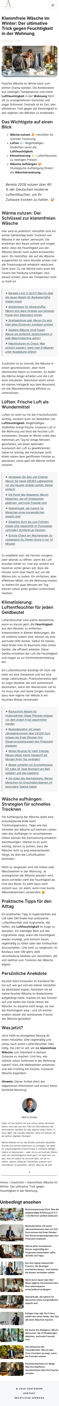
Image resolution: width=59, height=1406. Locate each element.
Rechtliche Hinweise (30, 1398)
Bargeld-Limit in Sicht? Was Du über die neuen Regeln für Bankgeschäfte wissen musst (29, 297)
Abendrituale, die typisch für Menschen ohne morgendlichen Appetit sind (24, 512)
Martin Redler (30, 1117)
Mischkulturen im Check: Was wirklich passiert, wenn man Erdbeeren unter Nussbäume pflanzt (29, 347)
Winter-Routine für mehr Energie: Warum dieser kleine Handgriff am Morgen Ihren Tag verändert (27, 755)
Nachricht (17, 1182)
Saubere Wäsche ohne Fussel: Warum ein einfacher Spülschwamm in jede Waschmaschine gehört (28, 334)
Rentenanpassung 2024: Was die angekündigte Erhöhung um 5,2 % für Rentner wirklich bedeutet (42, 1212)
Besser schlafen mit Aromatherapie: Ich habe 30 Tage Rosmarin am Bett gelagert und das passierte (29, 769)
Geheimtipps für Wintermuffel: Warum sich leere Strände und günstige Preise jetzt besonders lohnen (29, 311)
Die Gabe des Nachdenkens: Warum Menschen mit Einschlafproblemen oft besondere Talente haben (29, 782)
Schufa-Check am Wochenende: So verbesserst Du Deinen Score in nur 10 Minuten (29, 539)
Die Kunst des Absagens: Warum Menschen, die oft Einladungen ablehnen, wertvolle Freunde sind (26, 498)
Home (4, 1182)
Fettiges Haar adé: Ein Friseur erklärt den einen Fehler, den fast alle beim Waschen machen (42, 1316)
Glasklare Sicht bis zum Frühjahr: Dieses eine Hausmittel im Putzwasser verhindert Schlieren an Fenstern (28, 526)
